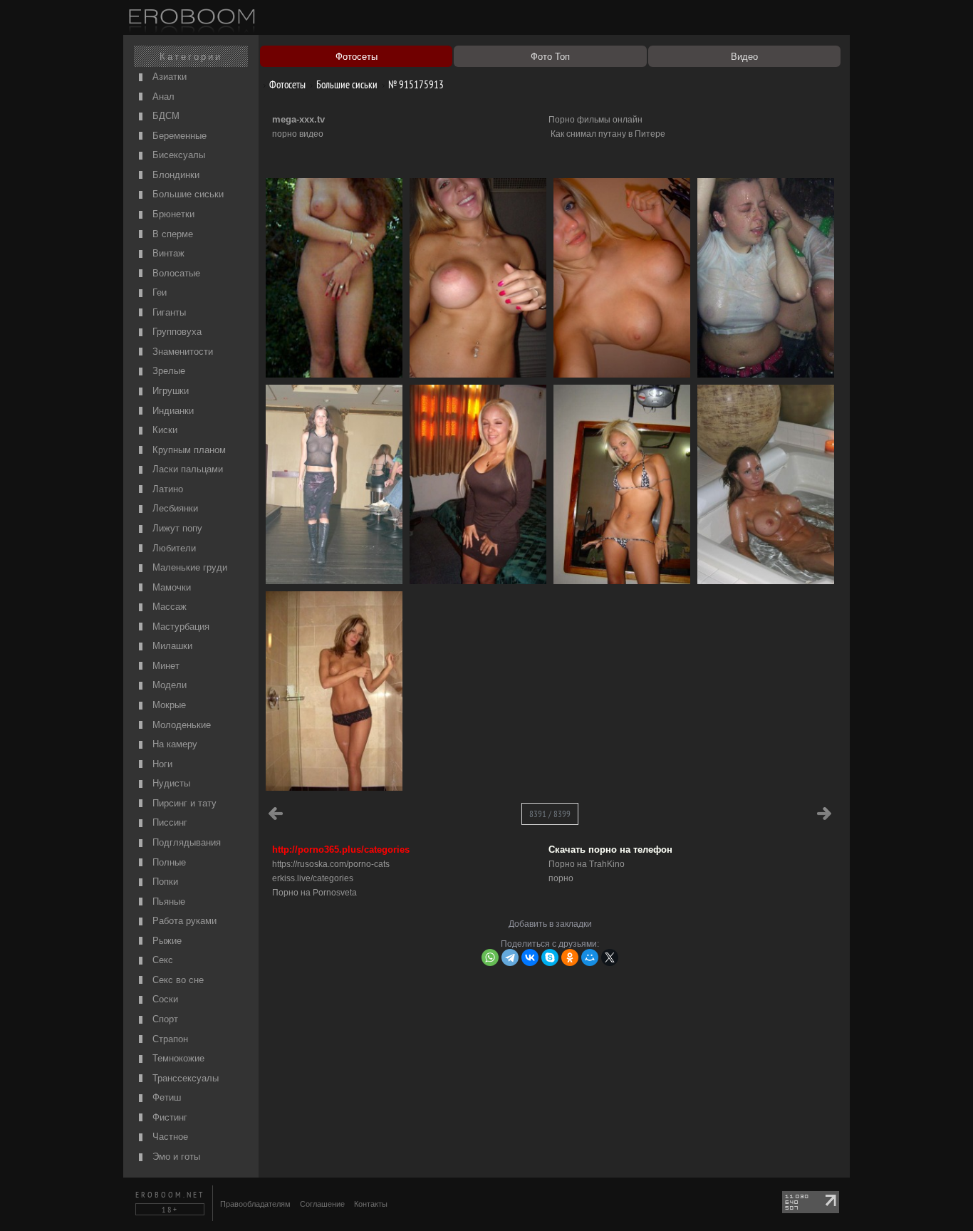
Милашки (171, 645)
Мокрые (168, 705)
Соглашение (322, 1204)
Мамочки (170, 587)
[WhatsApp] (490, 957)
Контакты (370, 1204)
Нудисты (170, 783)
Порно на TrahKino (586, 864)
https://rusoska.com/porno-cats (331, 864)
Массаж (168, 606)
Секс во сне (177, 980)
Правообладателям (255, 1204)
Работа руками (183, 920)
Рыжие (166, 940)
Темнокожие (177, 1058)
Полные (168, 862)
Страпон (169, 1039)
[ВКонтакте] (529, 957)
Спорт (164, 1019)
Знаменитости (181, 351)
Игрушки (169, 390)
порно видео (297, 134)
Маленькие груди (188, 567)
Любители (173, 548)
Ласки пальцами (186, 469)
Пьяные (167, 901)
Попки (164, 881)
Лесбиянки (174, 508)
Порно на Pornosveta (314, 893)
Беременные (178, 135)
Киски (163, 430)
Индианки (172, 410)
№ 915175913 (415, 84)
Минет (164, 665)
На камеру (173, 744)
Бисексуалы (177, 155)
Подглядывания (185, 842)
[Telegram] (510, 957)
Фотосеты (286, 84)
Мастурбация (179, 626)
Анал (162, 96)
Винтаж (167, 253)
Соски (164, 999)
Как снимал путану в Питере (608, 134)
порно (560, 878)
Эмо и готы (175, 1156)
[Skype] (549, 957)
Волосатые (175, 273)
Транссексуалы (184, 1078)
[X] (609, 957)
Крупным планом (188, 450)
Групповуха (176, 331)
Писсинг (168, 822)
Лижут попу (176, 528)
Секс (161, 960)
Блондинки (174, 175)
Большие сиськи (187, 194)
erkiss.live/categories (312, 878)
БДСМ (164, 115)
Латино (166, 489)
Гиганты (168, 312)
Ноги (161, 764)
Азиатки (168, 76)
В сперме (171, 234)
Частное (169, 1136)
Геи (158, 292)
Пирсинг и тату (183, 803)
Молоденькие (180, 725)
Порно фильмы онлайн (595, 120)
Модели (168, 685)
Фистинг (168, 1117)
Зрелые (167, 370)
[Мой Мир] (589, 957)
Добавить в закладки (550, 924)
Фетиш (165, 1097)
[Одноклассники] (569, 957)
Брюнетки (172, 214)
